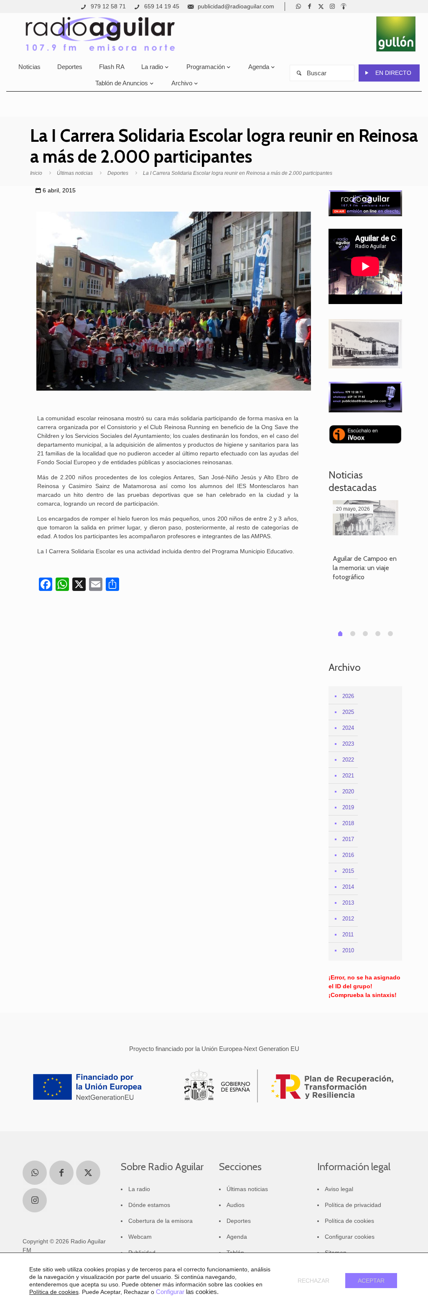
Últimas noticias (75, 173)
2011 (348, 934)
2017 (348, 839)
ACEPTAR (371, 1280)
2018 (348, 823)
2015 (348, 871)
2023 (348, 744)
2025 (348, 712)
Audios (236, 1205)
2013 (348, 903)
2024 (348, 728)
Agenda (237, 1236)
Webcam (140, 1236)
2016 (348, 855)
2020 (348, 791)
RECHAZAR (313, 1280)
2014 (348, 887)
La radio (139, 1189)
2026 (348, 696)
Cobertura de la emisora (160, 1220)
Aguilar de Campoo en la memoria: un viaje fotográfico (365, 568)
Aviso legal (339, 1189)
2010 (348, 950)
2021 (348, 775)
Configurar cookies (349, 1236)
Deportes (117, 173)
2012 (348, 918)
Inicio (36, 173)
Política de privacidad (353, 1205)
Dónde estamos (149, 1205)
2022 (348, 760)
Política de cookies (349, 1220)
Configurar (170, 1292)
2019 (348, 807)
